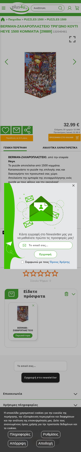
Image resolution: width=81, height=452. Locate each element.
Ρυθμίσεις (50, 434)
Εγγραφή (45, 254)
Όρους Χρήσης (60, 262)
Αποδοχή (45, 443)
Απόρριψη (18, 443)
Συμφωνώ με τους (47, 262)
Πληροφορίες (20, 434)
